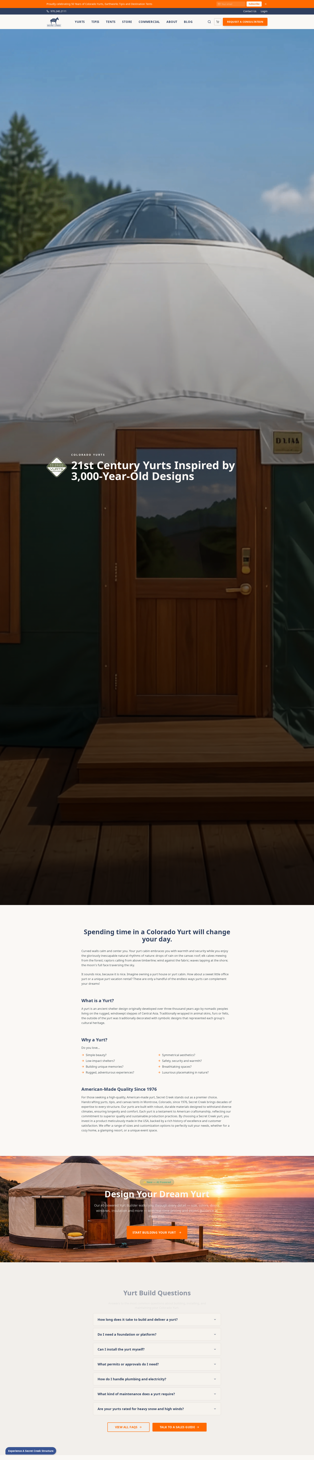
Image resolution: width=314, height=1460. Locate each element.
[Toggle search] (209, 22)
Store (127, 22)
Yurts (80, 22)
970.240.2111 (59, 11)
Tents (111, 22)
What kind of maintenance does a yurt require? (136, 1394)
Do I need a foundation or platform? (127, 1334)
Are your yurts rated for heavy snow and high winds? (141, 1409)
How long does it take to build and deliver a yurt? (138, 1319)
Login (264, 11)
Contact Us (249, 11)
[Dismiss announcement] (265, 4)
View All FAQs (126, 1427)
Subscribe (254, 3)
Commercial (149, 22)
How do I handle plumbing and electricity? (132, 1379)
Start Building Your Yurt (154, 1233)
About (171, 22)
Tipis (95, 22)
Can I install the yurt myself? (121, 1349)
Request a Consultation (245, 21)
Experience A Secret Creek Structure (30, 1451)
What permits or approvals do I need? (128, 1364)
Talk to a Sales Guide (177, 1427)
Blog (188, 22)
